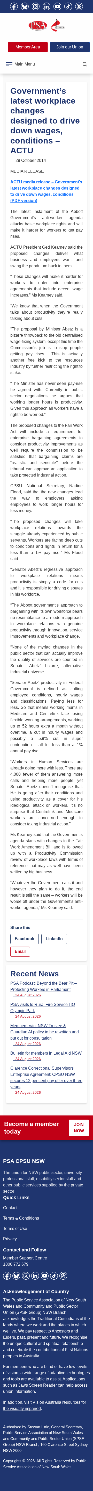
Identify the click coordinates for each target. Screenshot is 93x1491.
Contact (10, 1208)
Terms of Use (15, 1228)
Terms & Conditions (21, 1218)
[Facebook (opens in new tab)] (14, 6)
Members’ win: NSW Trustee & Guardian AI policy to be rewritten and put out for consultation (44, 1035)
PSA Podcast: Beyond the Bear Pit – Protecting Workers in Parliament (43, 989)
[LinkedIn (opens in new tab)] (46, 6)
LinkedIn (54, 939)
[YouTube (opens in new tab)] (57, 6)
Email (20, 951)
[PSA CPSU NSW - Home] (46, 25)
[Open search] (85, 64)
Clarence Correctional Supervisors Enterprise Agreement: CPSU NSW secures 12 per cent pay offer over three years (46, 1080)
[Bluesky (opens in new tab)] (25, 6)
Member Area (28, 47)
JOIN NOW (79, 1127)
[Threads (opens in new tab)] (79, 6)
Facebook (24, 939)
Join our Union (69, 47)
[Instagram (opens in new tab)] (36, 6)
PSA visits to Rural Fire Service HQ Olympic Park (42, 1010)
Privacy (10, 1239)
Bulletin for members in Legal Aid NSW (46, 1056)
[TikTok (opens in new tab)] (68, 6)
